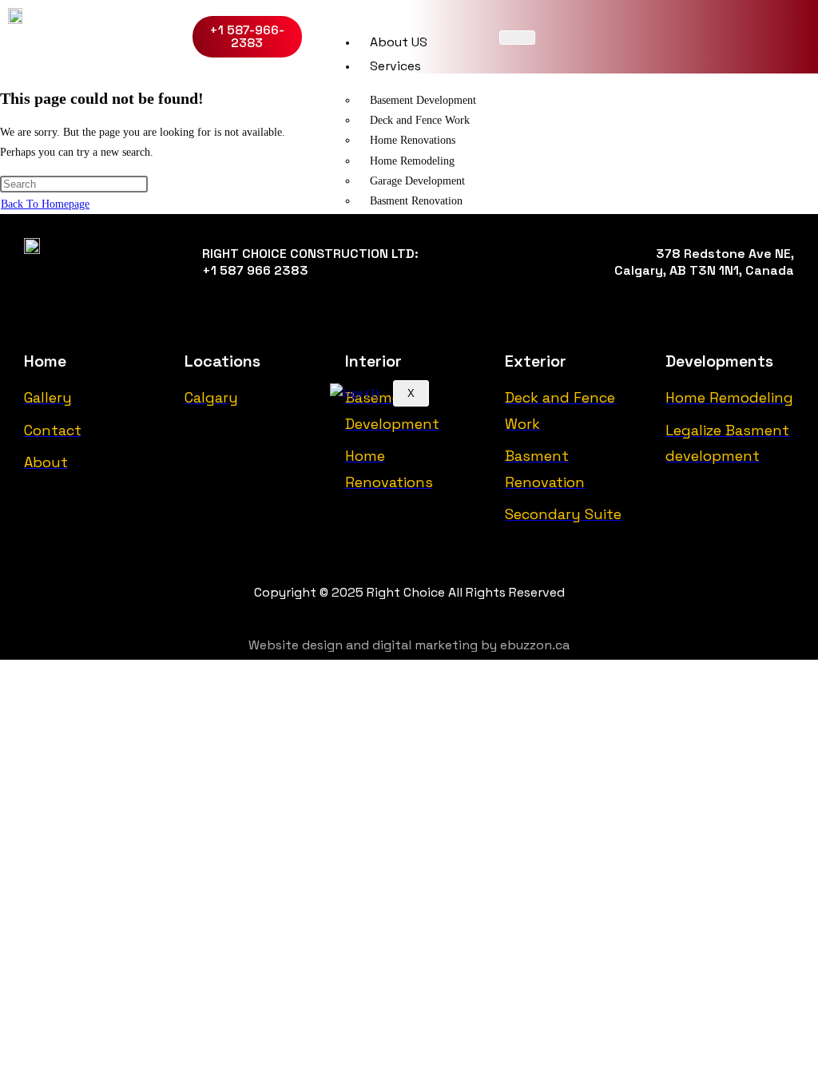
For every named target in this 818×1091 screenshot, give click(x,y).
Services (395, 66)
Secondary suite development (436, 282)
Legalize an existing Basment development (430, 251)
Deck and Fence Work (420, 120)
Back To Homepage (45, 204)
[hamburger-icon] (517, 37)
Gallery (390, 315)
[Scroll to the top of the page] (4, 670)
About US (398, 42)
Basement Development (423, 100)
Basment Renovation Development (410, 211)
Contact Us (404, 339)
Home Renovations (412, 140)
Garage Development (417, 181)
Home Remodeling (412, 161)
